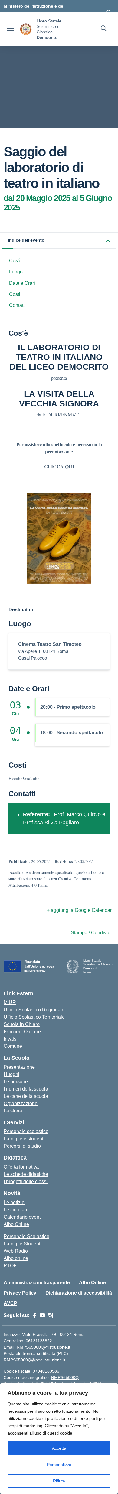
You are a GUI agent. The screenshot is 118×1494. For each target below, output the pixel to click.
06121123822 (39, 1340)
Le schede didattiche (26, 1174)
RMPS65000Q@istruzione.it (43, 1347)
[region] (59, 1438)
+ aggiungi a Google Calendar (79, 910)
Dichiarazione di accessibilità (78, 1292)
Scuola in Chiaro (22, 1024)
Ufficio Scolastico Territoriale (34, 1017)
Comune (13, 1046)
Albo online (16, 1258)
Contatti (17, 305)
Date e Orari (22, 283)
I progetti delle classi (26, 1181)
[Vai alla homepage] (26, 29)
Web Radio (16, 1251)
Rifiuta (59, 1481)
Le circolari (15, 1209)
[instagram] (50, 1315)
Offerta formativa (21, 1167)
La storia (13, 1110)
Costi (14, 294)
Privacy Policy (20, 1292)
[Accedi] (108, 12)
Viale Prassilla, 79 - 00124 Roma (53, 1334)
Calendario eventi (23, 1217)
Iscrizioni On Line (22, 1031)
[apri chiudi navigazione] (10, 29)
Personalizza (59, 1464)
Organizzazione (21, 1103)
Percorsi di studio (22, 1146)
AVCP (10, 1303)
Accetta (59, 1448)
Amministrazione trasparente (37, 1282)
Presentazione (19, 1067)
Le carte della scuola (26, 1096)
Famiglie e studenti (24, 1138)
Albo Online (16, 1224)
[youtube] (42, 1315)
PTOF (10, 1265)
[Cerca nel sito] (103, 29)
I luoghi (11, 1074)
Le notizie (14, 1202)
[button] (59, 241)
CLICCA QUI (59, 466)
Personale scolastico (26, 1131)
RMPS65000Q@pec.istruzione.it (34, 1359)
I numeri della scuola (26, 1089)
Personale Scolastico (26, 1236)
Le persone (16, 1081)
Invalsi (11, 1038)
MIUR (10, 1002)
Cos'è (15, 260)
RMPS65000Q (65, 1377)
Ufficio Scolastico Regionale (34, 1009)
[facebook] (34, 1315)
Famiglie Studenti (22, 1243)
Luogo (16, 271)
